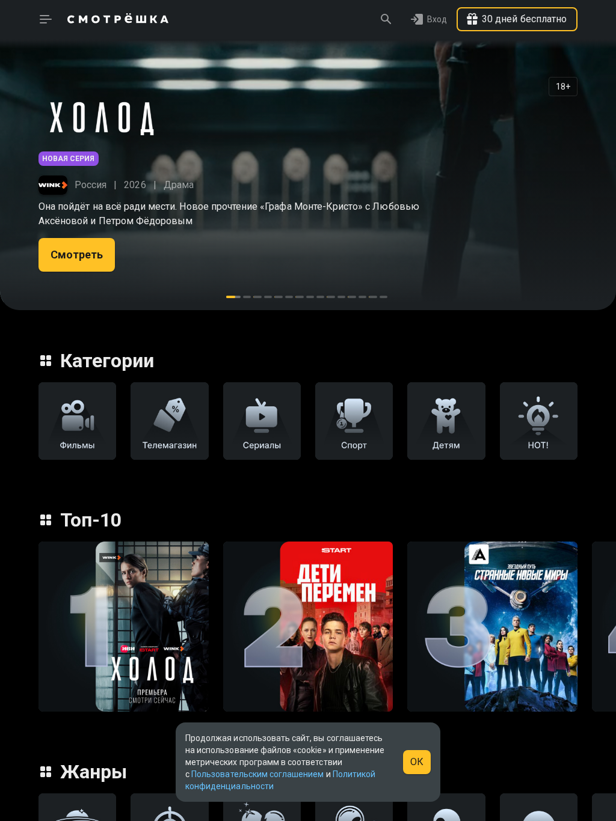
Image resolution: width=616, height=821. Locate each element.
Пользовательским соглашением (257, 774)
